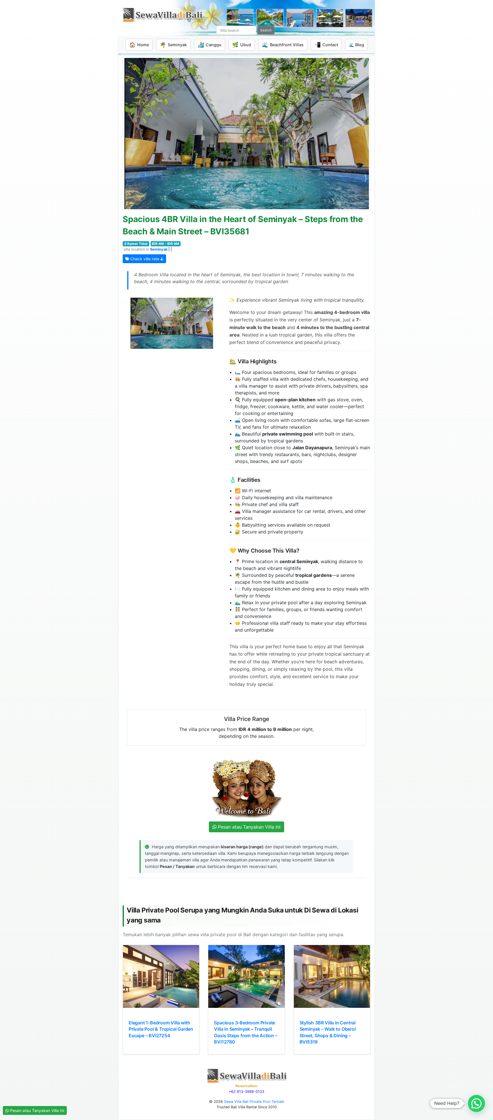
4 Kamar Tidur (136, 243)
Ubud (241, 45)
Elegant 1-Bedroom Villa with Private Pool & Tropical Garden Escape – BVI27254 (161, 1029)
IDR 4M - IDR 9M (165, 243)
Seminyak (173, 45)
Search (266, 30)
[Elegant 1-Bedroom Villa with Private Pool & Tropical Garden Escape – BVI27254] (161, 976)
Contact (326, 45)
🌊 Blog (356, 44)
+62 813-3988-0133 (246, 1091)
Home (139, 45)
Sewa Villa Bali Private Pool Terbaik (254, 1101)
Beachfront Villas (283, 45)
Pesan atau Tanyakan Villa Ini (36, 1110)
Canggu (209, 45)
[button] (476, 1103)
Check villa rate (144, 258)
